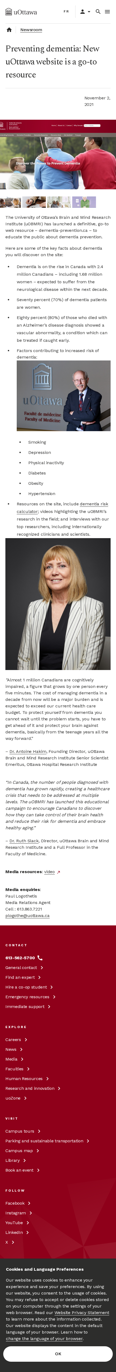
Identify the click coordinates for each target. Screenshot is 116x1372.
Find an (20, 977)
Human (24, 1078)
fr (66, 11)
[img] (21, 12)
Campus (19, 1131)
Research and (29, 1088)
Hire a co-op (26, 987)
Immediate (24, 1006)
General (21, 967)
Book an (19, 1170)
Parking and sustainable (44, 1140)
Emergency (27, 996)
